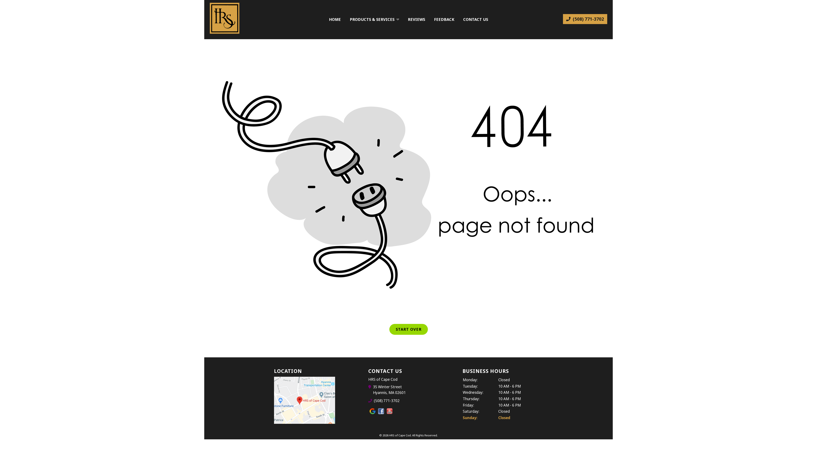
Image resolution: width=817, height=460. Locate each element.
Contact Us (475, 19)
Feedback (444, 19)
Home (335, 19)
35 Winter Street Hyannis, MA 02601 (389, 389)
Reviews (416, 19)
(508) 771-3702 (588, 19)
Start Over (408, 329)
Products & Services (372, 19)
